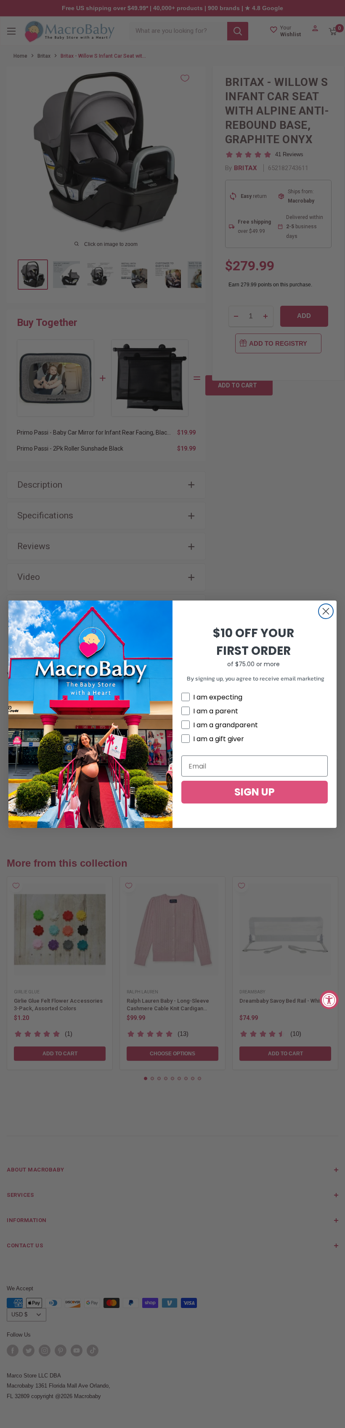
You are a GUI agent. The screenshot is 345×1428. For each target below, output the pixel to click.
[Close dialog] (325, 611)
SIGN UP (254, 792)
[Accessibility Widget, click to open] (329, 999)
